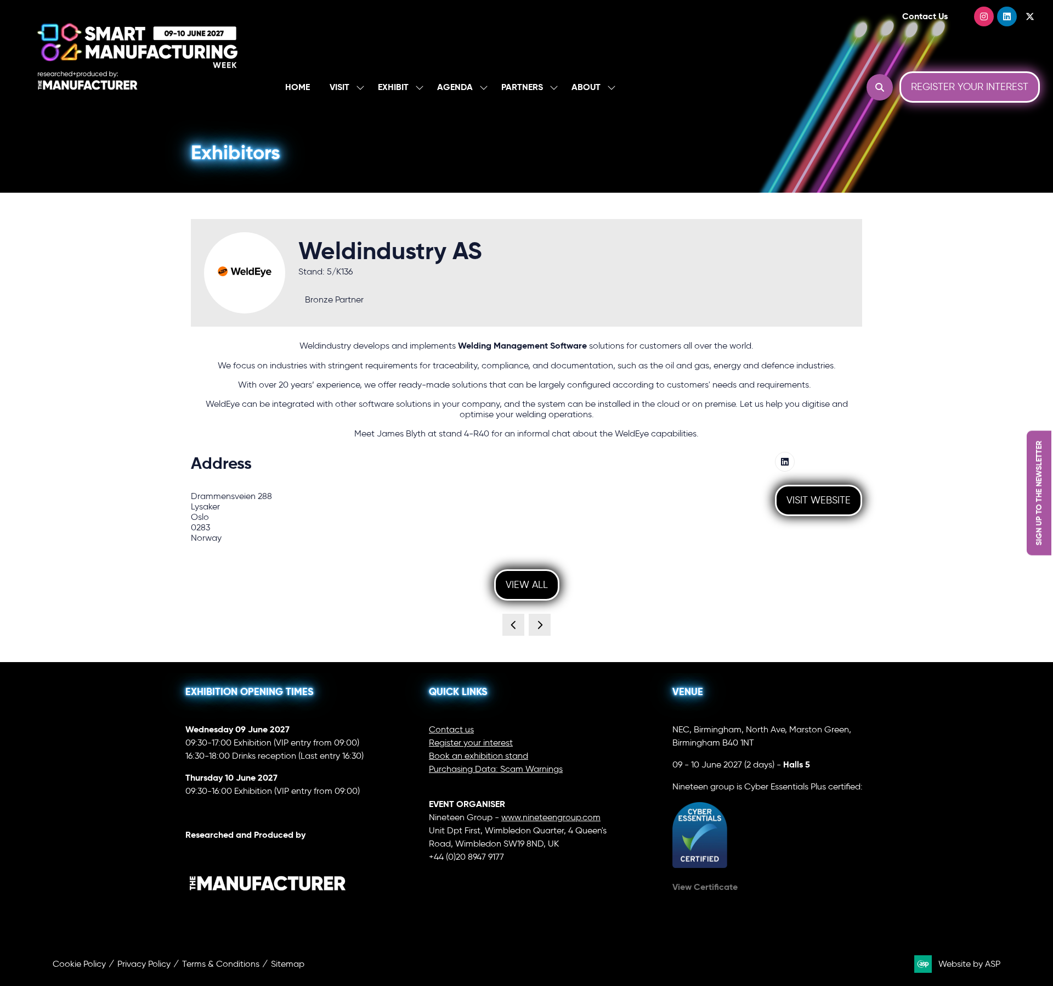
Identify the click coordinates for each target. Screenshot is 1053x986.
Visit (339, 87)
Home (297, 87)
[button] (880, 87)
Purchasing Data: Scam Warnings (496, 769)
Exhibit (393, 87)
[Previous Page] (513, 625)
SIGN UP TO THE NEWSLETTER (1039, 493)
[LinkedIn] (1007, 16)
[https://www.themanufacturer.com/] (267, 913)
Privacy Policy (144, 964)
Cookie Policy (79, 964)
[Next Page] (540, 625)
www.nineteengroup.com (551, 817)
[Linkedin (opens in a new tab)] (785, 462)
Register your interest (471, 742)
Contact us (451, 729)
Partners (522, 87)
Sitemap (287, 964)
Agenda (455, 87)
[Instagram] (984, 16)
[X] (1030, 16)
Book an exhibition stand (478, 755)
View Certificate (705, 887)
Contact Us (925, 16)
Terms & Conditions (220, 964)
